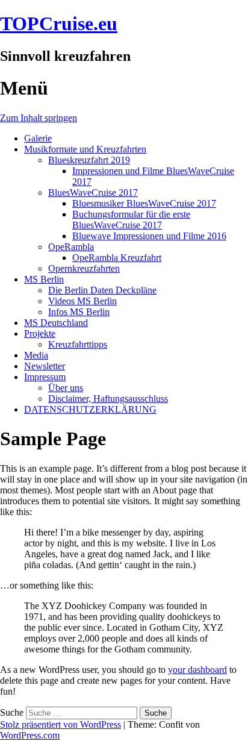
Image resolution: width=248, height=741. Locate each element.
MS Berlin (44, 279)
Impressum (45, 377)
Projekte (39, 333)
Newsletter (44, 366)
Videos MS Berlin (82, 301)
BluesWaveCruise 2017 (93, 192)
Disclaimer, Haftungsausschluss (108, 398)
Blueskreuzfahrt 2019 (89, 160)
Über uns (65, 388)
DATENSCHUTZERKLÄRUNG (90, 409)
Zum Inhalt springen (38, 118)
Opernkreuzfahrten (84, 268)
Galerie (38, 138)
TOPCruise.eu (58, 23)
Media (36, 355)
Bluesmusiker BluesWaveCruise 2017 (144, 203)
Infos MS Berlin (79, 312)
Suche (11, 712)
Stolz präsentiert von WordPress (60, 724)
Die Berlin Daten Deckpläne (102, 290)
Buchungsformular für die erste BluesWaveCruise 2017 (131, 219)
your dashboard (197, 669)
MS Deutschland (56, 322)
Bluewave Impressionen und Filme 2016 (149, 236)
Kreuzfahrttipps (77, 344)
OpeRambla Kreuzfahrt (116, 257)
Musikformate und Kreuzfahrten (85, 149)
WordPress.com (30, 735)
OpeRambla (71, 247)
